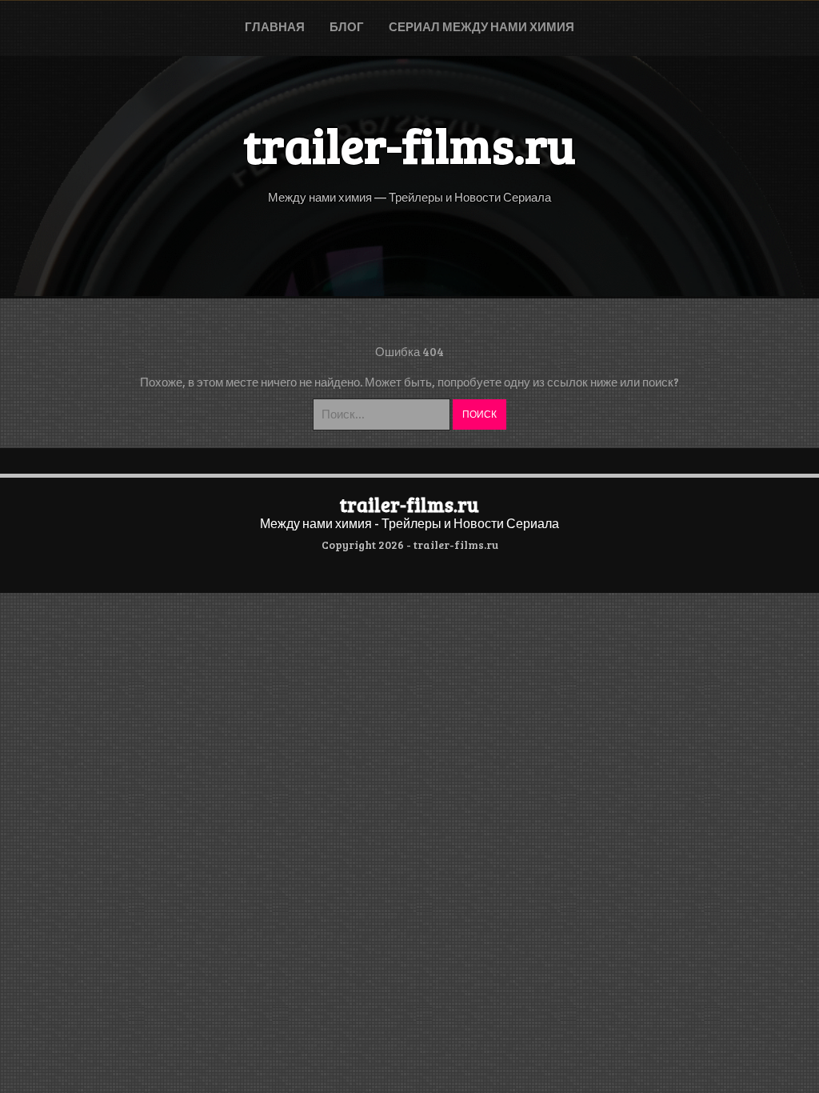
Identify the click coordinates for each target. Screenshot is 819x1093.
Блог (347, 26)
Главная (275, 26)
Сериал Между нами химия (481, 26)
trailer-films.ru (409, 504)
